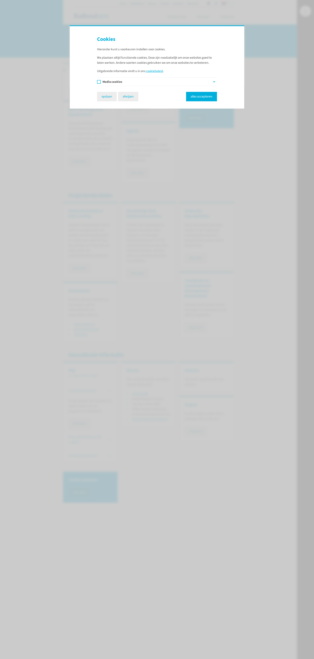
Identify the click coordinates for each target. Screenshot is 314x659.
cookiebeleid (154, 71)
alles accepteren (201, 96)
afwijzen (128, 96)
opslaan (107, 96)
